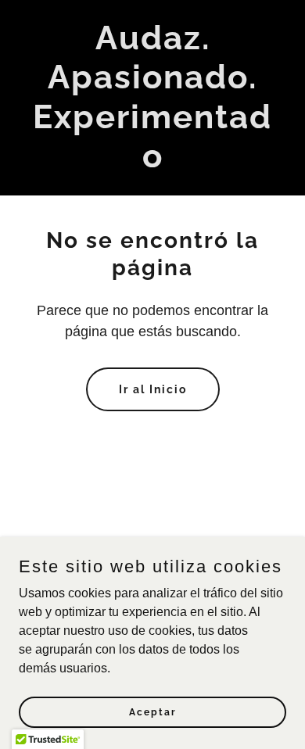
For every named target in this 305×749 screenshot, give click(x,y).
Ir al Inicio (153, 389)
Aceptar (153, 711)
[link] (152, 163)
